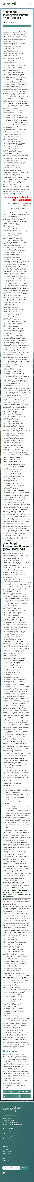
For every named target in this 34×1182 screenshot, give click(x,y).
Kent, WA (24, 734)
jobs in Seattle (7, 901)
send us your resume (20, 903)
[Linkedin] (3, 1173)
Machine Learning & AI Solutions (10, 1135)
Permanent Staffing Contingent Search (12, 1122)
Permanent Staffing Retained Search (12, 1124)
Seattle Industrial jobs (17, 901)
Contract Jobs (6, 1153)
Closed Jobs (8, 26)
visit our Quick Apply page (18, 208)
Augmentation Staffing (8, 1120)
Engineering (5, 1133)
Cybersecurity (6, 1137)
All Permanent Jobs (7, 1151)
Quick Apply (5, 1149)
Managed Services (7, 1118)
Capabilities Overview (8, 1131)
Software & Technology (8, 1140)
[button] (10, 1091)
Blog (3, 1158)
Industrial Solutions (7, 1142)
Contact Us (5, 1160)
